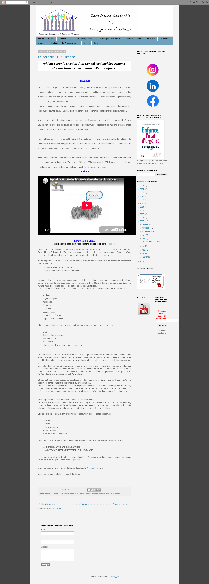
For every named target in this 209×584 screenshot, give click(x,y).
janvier (145, 257)
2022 (142, 200)
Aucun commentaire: (76, 490)
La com (86, 43)
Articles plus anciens (121, 504)
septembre (146, 232)
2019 (142, 207)
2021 (142, 203)
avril (144, 246)
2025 (142, 189)
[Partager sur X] (94, 490)
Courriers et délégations (48, 43)
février (145, 253)
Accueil (41, 39)
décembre (146, 224)
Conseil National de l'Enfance (73, 494)
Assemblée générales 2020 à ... (109, 39)
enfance (88, 494)
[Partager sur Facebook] (97, 490)
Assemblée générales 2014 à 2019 (140, 39)
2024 (142, 193)
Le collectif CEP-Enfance (56, 57)
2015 (142, 221)
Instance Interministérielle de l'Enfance (105, 494)
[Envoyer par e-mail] (88, 490)
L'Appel (51, 39)
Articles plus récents (47, 504)
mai (144, 239)
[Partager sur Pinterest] (99, 490)
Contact (96, 43)
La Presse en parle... (70, 43)
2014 (142, 261)
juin (144, 235)
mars (144, 250)
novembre (146, 228)
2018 (142, 210)
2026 (142, 186)
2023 (142, 196)
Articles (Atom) (55, 508)
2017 (142, 214)
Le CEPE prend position (82, 39)
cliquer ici (110, 244)
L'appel (91, 468)
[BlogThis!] (91, 490)
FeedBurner (162, 333)
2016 (142, 218)
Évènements (164, 39)
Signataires (63, 39)
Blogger (115, 577)
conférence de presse (53, 494)
